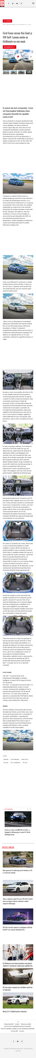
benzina (6, 759)
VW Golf (25, 762)
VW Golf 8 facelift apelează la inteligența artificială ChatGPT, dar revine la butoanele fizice (17, 928)
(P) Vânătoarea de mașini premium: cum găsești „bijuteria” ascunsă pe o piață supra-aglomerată (17, 964)
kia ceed (6, 762)
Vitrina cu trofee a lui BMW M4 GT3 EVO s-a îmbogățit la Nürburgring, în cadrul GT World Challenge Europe (17, 832)
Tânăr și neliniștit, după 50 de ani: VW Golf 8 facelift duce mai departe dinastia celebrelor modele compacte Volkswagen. (18, 901)
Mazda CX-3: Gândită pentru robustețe (15, 1011)
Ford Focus (24, 759)
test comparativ (15, 762)
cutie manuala (15, 759)
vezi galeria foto (8, 47)
